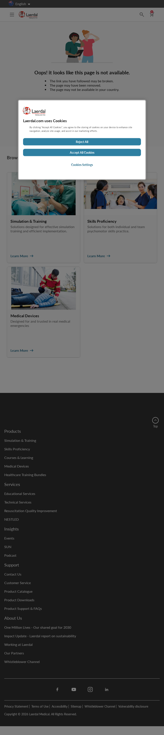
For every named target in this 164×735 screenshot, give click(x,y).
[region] (82, 140)
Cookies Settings (82, 165)
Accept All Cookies (82, 152)
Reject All (82, 142)
